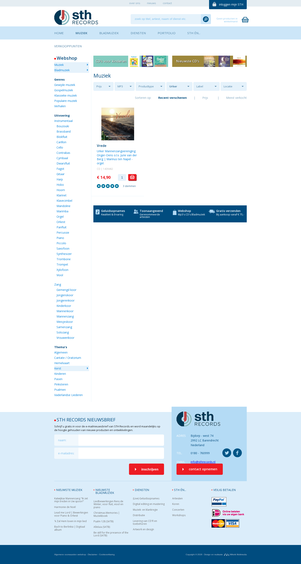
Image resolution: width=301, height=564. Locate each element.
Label (199, 86)
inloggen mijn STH (231, 4)
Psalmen (60, 390)
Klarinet (62, 195)
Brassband (64, 131)
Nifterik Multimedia (238, 554)
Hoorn (61, 190)
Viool (60, 275)
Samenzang (64, 327)
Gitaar (60, 174)
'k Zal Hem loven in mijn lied (70, 521)
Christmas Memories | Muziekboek (107, 514)
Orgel (60, 216)
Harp (60, 179)
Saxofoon (63, 248)
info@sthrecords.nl (203, 462)
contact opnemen (203, 469)
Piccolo (61, 243)
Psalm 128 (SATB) (103, 521)
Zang (57, 284)
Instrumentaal (63, 121)
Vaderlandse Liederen (68, 395)
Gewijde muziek (64, 85)
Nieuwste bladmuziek (104, 491)
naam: (62, 440)
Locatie (228, 86)
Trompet (62, 264)
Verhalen (60, 106)
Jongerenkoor (66, 300)
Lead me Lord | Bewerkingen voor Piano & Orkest (71, 514)
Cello (60, 147)
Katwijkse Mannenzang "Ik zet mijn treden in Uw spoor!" (71, 500)
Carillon (61, 142)
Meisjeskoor (65, 322)
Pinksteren (61, 384)
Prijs (99, 86)
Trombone (64, 259)
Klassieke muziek (65, 95)
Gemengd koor (66, 290)
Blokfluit (62, 137)
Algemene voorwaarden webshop (70, 554)
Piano (60, 238)
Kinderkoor (64, 306)
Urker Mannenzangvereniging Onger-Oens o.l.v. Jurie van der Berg (180, 87)
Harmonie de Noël (65, 507)
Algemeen (61, 352)
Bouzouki (63, 126)
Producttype (146, 86)
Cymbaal (62, 158)
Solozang (63, 332)
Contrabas (63, 153)
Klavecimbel (64, 201)
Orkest (61, 222)
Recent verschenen (172, 98)
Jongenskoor (65, 295)
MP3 (120, 86)
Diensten (142, 490)
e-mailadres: (66, 453)
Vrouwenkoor (65, 338)
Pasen (58, 379)
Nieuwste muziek (69, 490)
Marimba (62, 211)
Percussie (63, 232)
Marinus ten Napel (118, 159)
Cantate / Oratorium (67, 358)
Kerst (57, 368)
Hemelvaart (62, 363)
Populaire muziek (65, 101)
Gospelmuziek (63, 90)
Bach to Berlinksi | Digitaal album (69, 528)
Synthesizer (64, 254)
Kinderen (60, 374)
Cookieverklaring (107, 554)
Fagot (60, 169)
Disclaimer (92, 554)
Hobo (60, 185)
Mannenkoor (65, 311)
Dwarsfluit (63, 163)
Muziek (59, 65)
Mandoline (63, 206)
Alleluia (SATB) (102, 527)
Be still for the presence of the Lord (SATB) (111, 534)
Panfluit (62, 227)
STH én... (180, 490)
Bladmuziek (62, 70)
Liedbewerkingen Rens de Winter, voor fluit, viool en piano (108, 504)
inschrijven (149, 469)
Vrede (101, 145)
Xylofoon (62, 270)
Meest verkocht (236, 98)
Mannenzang (65, 316)
